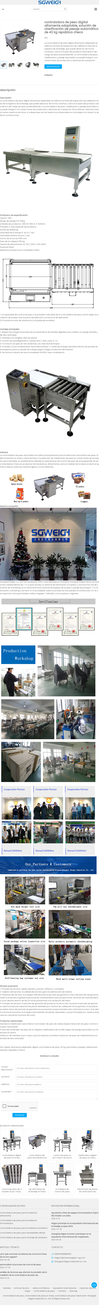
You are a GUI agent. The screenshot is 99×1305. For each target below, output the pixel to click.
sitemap (73, 1291)
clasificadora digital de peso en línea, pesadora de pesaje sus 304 (87, 1156)
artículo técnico (21, 1288)
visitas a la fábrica (41, 1288)
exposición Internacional (64, 1288)
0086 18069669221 (62, 1254)
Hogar (27, 1291)
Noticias (7, 1288)
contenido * (6, 1091)
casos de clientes (88, 1288)
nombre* (5, 1076)
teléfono (5, 1084)
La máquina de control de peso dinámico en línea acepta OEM (62, 1190)
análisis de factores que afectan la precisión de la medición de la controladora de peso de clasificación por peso (23, 1275)
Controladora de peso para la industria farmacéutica (18, 1222)
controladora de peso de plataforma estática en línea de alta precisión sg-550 (37, 1156)
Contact (62, 1291)
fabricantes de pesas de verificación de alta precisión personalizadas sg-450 (87, 1190)
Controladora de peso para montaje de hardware (23, 1237)
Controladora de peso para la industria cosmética (23, 1228)
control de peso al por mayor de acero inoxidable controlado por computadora (62, 1156)
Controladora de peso (44, 1291)
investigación (53, 66)
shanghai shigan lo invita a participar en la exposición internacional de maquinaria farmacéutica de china (71, 1236)
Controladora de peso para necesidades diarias (22, 1232)
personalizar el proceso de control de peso (20, 1264)
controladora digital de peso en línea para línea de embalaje (11, 1156)
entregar (19, 1115)
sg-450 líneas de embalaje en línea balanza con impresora (36, 1190)
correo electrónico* (7, 1068)
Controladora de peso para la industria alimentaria (18, 1214)
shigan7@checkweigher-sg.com (69, 1257)
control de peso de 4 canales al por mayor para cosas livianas (12, 1190)
